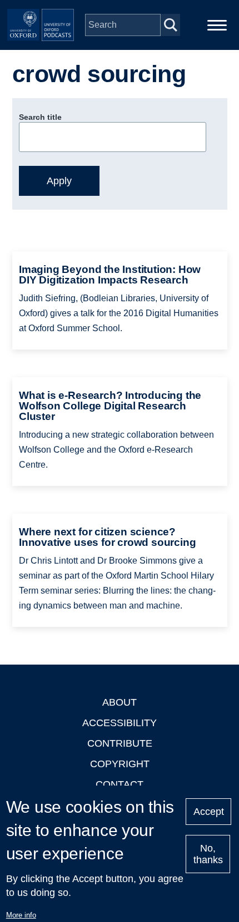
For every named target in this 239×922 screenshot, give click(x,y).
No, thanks (208, 854)
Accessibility (119, 722)
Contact (119, 784)
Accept (208, 811)
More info (21, 915)
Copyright (120, 763)
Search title (40, 117)
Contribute (119, 743)
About (119, 702)
